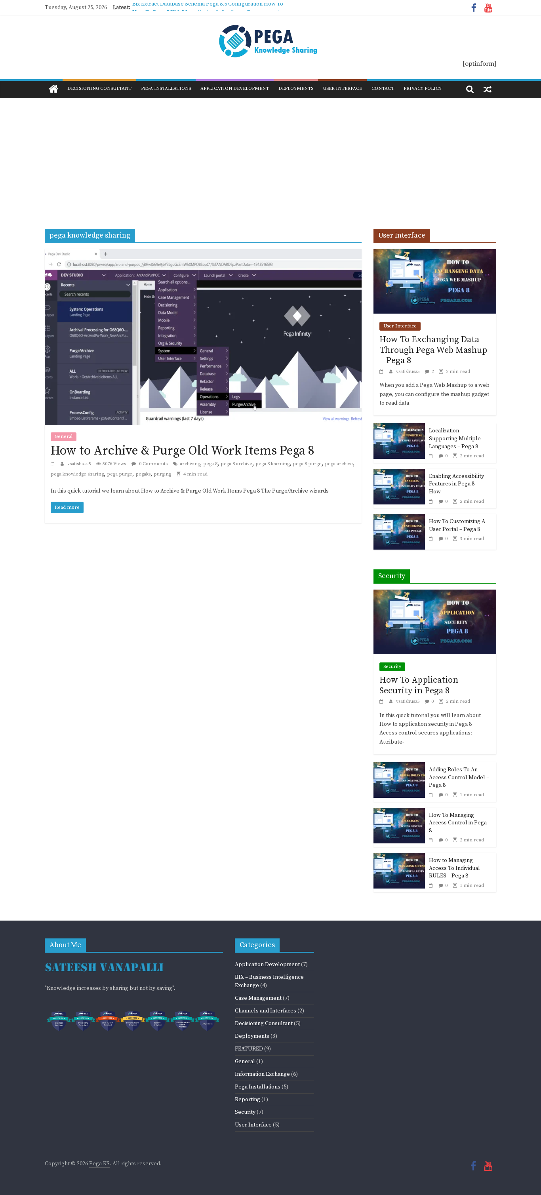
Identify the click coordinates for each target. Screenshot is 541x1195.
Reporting (247, 1099)
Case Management (258, 998)
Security (392, 667)
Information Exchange (262, 1074)
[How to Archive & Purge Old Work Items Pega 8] (203, 254)
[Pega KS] (54, 89)
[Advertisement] (270, 157)
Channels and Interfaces (265, 1010)
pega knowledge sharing (77, 474)
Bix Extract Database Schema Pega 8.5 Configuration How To (207, 7)
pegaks (142, 474)
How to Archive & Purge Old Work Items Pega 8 (182, 451)
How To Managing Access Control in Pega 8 (458, 823)
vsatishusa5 (79, 464)
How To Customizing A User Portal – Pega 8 (457, 525)
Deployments (295, 88)
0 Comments (153, 464)
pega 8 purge (307, 464)
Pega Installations (166, 88)
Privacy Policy (423, 88)
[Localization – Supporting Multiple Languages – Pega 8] (399, 428)
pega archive (339, 464)
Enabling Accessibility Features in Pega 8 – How (456, 484)
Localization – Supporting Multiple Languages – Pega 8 (455, 438)
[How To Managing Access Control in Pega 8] (399, 812)
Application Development (234, 88)
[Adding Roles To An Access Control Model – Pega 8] (399, 767)
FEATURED (249, 1048)
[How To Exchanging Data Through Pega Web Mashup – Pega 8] (434, 254)
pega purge (119, 474)
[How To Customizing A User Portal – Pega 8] (399, 519)
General (63, 437)
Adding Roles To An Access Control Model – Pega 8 (459, 777)
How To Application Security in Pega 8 (418, 685)
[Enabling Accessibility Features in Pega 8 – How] (399, 474)
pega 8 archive (236, 464)
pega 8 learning (272, 464)
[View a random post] (487, 89)
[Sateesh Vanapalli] (104, 962)
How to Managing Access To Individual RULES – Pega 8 (454, 868)
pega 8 (210, 464)
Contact (382, 88)
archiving (190, 464)
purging (162, 474)
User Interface (342, 88)
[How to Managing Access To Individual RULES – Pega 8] (399, 858)
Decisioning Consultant (99, 88)
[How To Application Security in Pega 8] (434, 594)
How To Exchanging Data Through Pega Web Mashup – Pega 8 (433, 350)
